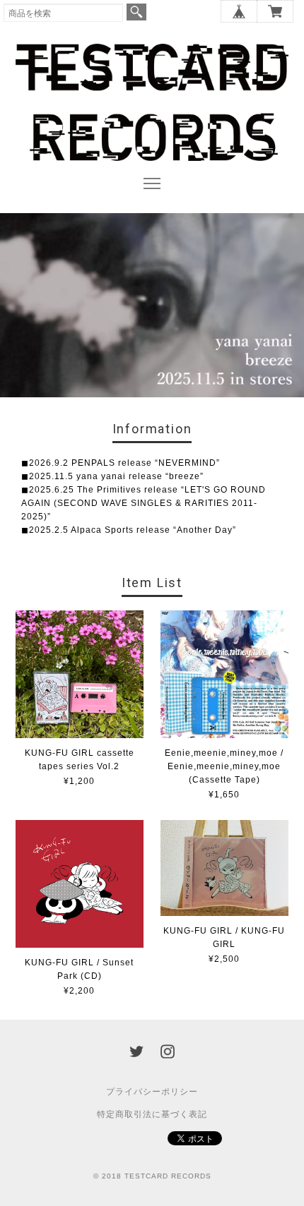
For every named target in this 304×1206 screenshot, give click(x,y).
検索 (136, 12)
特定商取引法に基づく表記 (152, 1114)
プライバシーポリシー (152, 1092)
